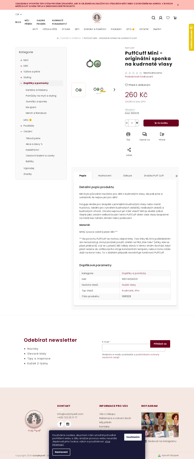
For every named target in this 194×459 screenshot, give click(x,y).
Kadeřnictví (32, 150)
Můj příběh (28, 22)
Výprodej (29, 168)
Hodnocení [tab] (104, 175)
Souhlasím (133, 437)
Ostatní (28, 131)
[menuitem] (35, 29)
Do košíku (163, 123)
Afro (137, 290)
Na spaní (31, 107)
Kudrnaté (127, 290)
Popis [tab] (82, 175)
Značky (28, 174)
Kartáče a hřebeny (37, 90)
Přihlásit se (160, 343)
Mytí (26, 60)
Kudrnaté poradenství (59, 22)
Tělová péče (33, 138)
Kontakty (104, 426)
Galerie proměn (41, 22)
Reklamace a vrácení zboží (115, 418)
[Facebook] (60, 424)
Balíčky (30, 161)
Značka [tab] (154, 175)
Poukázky (29, 125)
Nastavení (61, 452)
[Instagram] (67, 424)
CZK (17, 14)
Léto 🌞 (28, 120)
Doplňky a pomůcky (36, 83)
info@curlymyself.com (70, 414)
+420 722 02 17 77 (67, 417)
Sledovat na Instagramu (162, 441)
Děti (26, 65)
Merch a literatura (36, 113)
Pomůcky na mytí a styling (41, 95)
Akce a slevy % (34, 144)
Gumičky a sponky (36, 101)
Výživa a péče (32, 71)
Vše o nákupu (107, 414)
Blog (18, 22)
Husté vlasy (129, 284)
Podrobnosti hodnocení (139, 76)
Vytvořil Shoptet (170, 455)
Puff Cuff (130, 48)
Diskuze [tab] (127, 175)
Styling (27, 77)
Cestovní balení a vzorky (40, 155)
